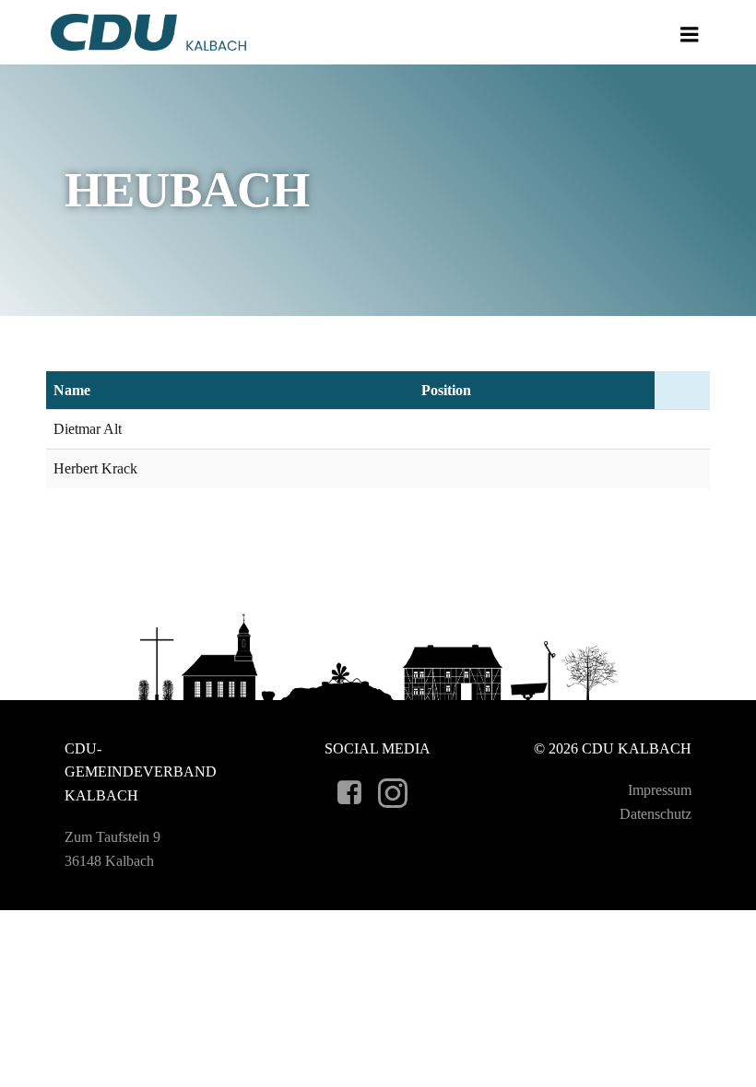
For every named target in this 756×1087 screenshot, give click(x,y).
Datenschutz (655, 814)
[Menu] (689, 35)
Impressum (659, 790)
